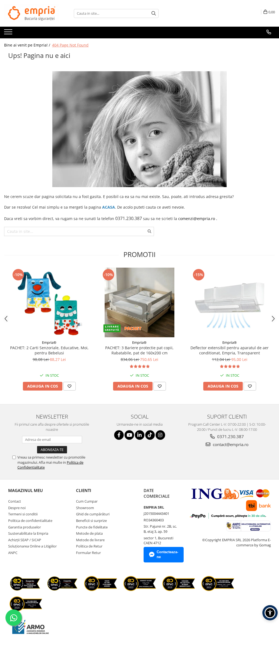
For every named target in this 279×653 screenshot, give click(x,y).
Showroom (85, 507)
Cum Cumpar (87, 501)
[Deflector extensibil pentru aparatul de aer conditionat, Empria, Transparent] (230, 302)
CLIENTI (83, 490)
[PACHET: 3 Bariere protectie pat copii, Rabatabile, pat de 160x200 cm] (139, 302)
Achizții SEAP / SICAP (24, 539)
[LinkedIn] (139, 435)
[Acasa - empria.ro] (31, 13)
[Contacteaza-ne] (269, 32)
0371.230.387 (230, 436)
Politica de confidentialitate (30, 520)
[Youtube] (129, 435)
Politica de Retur (89, 546)
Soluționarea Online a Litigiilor (32, 546)
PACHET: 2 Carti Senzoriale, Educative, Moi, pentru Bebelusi (49, 350)
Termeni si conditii (23, 514)
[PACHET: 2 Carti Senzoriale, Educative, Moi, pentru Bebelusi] (49, 302)
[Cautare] (154, 13)
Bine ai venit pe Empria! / (27, 45)
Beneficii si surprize (91, 520)
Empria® (49, 342)
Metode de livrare (90, 539)
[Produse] (9, 33)
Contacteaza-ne (167, 554)
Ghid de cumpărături (93, 514)
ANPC (12, 552)
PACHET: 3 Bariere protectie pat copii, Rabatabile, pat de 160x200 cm (139, 350)
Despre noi (17, 507)
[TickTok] (150, 435)
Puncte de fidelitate (92, 527)
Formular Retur (88, 552)
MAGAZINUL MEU (25, 490)
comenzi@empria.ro (196, 218)
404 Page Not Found (70, 45)
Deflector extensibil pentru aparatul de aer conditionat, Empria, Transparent (229, 350)
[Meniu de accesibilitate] (270, 612)
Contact (14, 501)
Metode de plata (89, 533)
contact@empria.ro (230, 444)
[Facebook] (119, 435)
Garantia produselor (24, 527)
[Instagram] (160, 435)
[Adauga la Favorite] (69, 386)
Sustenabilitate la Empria (28, 533)
